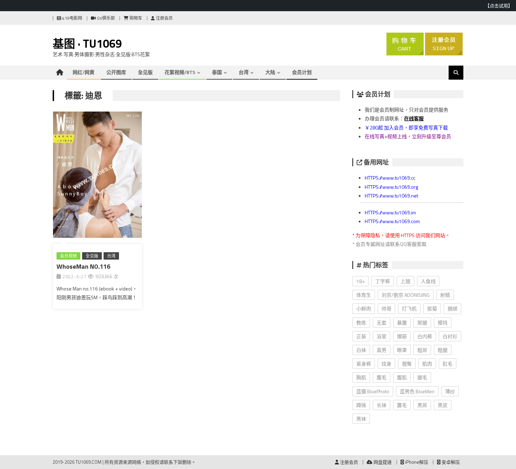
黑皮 (443, 405)
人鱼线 (428, 281)
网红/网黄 (83, 72)
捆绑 (452, 308)
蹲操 (361, 405)
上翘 (405, 281)
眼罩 (402, 350)
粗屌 (422, 350)
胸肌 (361, 377)
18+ (360, 281)
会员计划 (302, 72)
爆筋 (402, 336)
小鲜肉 (363, 308)
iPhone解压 (416, 461)
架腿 (422, 322)
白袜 (361, 350)
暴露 (402, 322)
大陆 (270, 72)
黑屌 (422, 405)
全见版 (145, 72)
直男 (381, 350)
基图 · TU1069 (87, 43)
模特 (443, 322)
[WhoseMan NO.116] (97, 176)
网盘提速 (382, 461)
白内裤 (424, 336)
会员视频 (68, 256)
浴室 (381, 336)
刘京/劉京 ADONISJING (406, 295)
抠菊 (432, 308)
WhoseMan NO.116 (83, 266)
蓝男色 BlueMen (417, 391)
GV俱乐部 (105, 18)
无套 (381, 322)
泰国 (217, 72)
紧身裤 (363, 363)
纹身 (386, 363)
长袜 (381, 405)
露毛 (402, 405)
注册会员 (164, 18)
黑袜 (361, 418)
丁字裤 (382, 281)
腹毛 (381, 377)
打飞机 (409, 308)
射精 (445, 295)
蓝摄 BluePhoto (372, 391)
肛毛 (447, 363)
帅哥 (386, 308)
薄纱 (450, 391)
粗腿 (443, 350)
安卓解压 (450, 461)
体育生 (363, 295)
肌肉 (427, 363)
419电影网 (71, 18)
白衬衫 (450, 336)
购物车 (135, 18)
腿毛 (422, 377)
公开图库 (116, 72)
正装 (361, 336)
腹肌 (402, 377)
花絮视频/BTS (180, 72)
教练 (361, 322)
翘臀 (407, 363)
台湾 (244, 72)
